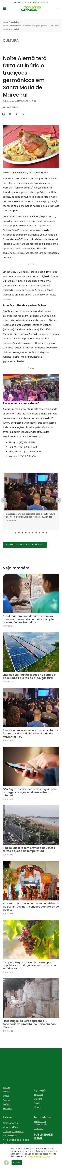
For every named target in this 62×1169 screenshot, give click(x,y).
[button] (15, 532)
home (5, 22)
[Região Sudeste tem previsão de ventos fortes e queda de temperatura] (31, 833)
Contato (38, 1128)
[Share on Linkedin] (10, 114)
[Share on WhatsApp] (23, 114)
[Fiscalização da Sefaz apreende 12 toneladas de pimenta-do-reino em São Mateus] (31, 1007)
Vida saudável (10, 1127)
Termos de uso (42, 1117)
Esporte (38, 1094)
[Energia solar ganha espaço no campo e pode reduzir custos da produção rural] (31, 660)
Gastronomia (10, 1123)
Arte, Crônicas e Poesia (16, 1139)
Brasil (37, 1103)
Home (6, 1087)
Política (7, 1104)
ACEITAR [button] (16, 1162)
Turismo (7, 1108)
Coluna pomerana (13, 1131)
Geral (6, 1096)
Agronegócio (41, 1090)
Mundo (38, 1107)
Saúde (6, 1100)
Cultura (38, 1099)
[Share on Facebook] (3, 114)
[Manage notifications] (6, 1162)
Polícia (6, 1091)
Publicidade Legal (43, 1136)
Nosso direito (10, 1135)
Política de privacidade (40, 1123)
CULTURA (15, 22)
